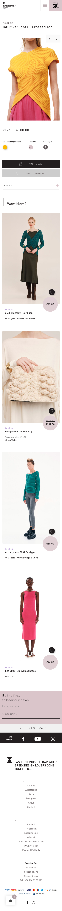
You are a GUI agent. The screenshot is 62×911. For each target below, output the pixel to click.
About (31, 802)
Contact (31, 807)
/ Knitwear (20, 318)
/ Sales (14, 440)
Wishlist (31, 837)
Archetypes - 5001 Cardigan (20, 552)
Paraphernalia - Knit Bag (18, 431)
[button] (31, 173)
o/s (31, 147)
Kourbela (8, 22)
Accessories (31, 789)
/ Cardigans (10, 318)
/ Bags (8, 440)
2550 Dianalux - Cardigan (19, 312)
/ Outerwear (30, 318)
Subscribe (10, 714)
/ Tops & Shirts (31, 558)
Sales (31, 794)
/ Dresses (9, 676)
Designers (31, 798)
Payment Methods (31, 850)
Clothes (31, 785)
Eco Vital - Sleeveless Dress (20, 670)
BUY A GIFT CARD (35, 728)
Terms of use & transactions (31, 841)
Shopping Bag (31, 832)
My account (31, 828)
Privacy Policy (31, 845)
